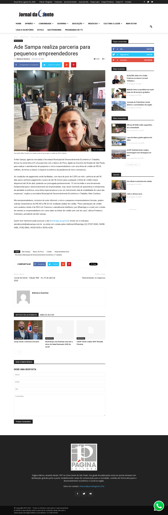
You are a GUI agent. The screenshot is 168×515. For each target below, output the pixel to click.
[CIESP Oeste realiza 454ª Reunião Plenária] (91, 330)
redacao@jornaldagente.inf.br (91, 486)
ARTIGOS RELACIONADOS (26, 315)
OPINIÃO (29, 23)
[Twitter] (148, 1)
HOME (18, 23)
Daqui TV (119, 2)
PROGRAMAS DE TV (74, 30)
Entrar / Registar (46, 2)
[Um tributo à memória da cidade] (119, 185)
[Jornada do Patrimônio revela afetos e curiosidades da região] (119, 106)
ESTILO (40, 30)
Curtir (149, 49)
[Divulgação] (119, 141)
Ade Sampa (26, 252)
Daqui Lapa (94, 2)
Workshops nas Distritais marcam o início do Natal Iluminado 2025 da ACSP (59, 344)
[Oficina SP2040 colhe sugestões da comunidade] (119, 128)
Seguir (149, 54)
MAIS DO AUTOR (47, 315)
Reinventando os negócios (93, 278)
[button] (151, 27)
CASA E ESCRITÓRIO (25, 30)
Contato (128, 2)
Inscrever (148, 60)
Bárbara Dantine (23, 59)
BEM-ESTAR (131, 23)
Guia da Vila (83, 2)
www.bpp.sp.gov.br (59, 221)
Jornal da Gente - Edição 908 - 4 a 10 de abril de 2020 (34, 279)
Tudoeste (58, 2)
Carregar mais (132, 164)
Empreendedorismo (62, 252)
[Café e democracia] (119, 198)
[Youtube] (152, 1)
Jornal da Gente (70, 2)
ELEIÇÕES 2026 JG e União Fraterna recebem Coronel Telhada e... (137, 78)
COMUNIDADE (45, 23)
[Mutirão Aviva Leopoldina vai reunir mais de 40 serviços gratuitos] (119, 93)
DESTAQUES (18, 338)
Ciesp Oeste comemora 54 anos (26, 342)
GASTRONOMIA (54, 30)
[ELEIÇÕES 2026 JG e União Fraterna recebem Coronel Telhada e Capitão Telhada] (119, 79)
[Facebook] (144, 1)
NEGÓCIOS (93, 23)
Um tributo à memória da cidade (139, 181)
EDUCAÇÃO (77, 23)
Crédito (49, 252)
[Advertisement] (59, 238)
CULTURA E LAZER (112, 23)
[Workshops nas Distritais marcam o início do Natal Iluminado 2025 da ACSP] (59, 330)
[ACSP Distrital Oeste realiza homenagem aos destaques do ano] (119, 154)
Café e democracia (134, 194)
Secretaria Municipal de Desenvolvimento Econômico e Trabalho (38, 255)
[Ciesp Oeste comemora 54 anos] (28, 330)
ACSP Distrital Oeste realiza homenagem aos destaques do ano (139, 152)
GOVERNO (61, 23)
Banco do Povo (38, 252)
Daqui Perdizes (108, 2)
